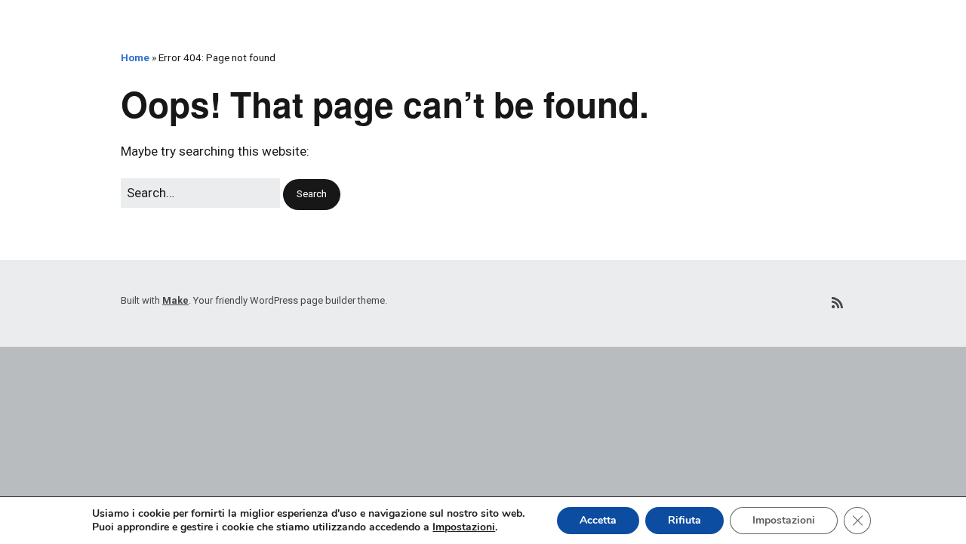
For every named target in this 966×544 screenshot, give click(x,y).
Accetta (598, 520)
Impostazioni (463, 527)
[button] (311, 194)
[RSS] (837, 303)
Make (175, 300)
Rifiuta (684, 520)
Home (135, 57)
